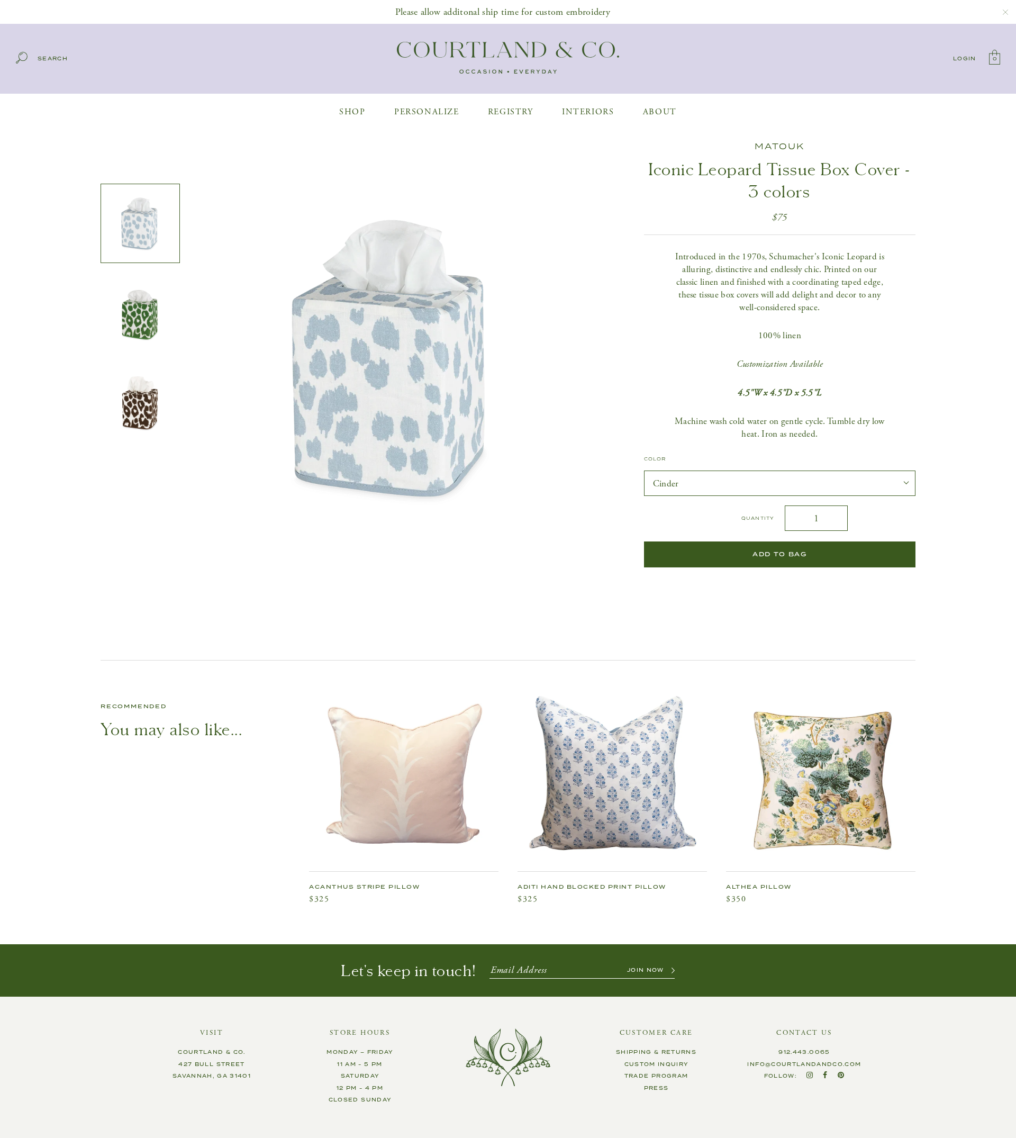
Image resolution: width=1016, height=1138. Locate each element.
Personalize (426, 112)
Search (53, 59)
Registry (510, 112)
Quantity (757, 518)
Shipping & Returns (656, 1052)
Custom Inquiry (656, 1064)
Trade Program (656, 1076)
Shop (352, 112)
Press (656, 1088)
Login (964, 58)
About (660, 112)
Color (655, 459)
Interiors (588, 112)
